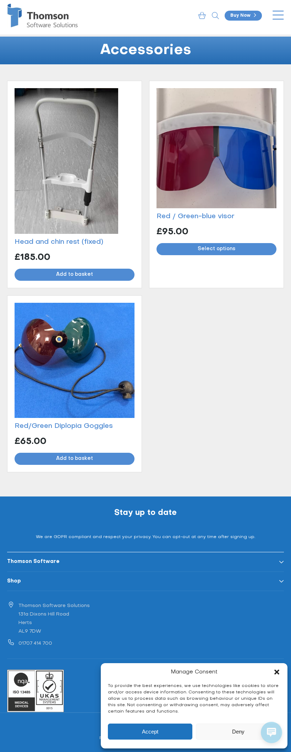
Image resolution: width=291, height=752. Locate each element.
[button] (276, 672)
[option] (145, 50)
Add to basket (74, 274)
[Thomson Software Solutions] (42, 15)
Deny (238, 732)
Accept (150, 732)
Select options (216, 249)
